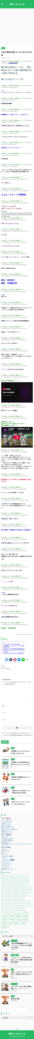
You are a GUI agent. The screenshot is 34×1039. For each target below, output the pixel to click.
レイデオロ (24, 912)
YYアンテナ (4, 854)
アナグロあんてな (6, 863)
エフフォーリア (12, 880)
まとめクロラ (5, 862)
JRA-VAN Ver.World (7, 838)
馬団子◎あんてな (6, 833)
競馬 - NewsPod (6, 825)
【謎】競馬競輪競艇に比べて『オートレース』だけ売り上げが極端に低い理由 (21, 945)
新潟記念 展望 (15, 999)
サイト (4, 719)
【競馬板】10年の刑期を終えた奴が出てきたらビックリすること (21, 764)
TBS (4, 668)
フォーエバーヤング (7, 905)
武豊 (10, 923)
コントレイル (17, 887)
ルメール (17, 912)
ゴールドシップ (26, 887)
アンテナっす (5, 865)
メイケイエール (6, 909)
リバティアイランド (7, 912)
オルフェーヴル (6, 883)
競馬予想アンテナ (6, 831)
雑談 (4, 666)
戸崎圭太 (18, 919)
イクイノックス (24, 876)
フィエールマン (25, 901)
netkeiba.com (5, 842)
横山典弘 (25, 919)
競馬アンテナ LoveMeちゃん (9, 829)
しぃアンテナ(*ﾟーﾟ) (8, 860)
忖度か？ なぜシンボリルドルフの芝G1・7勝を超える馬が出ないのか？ (21, 974)
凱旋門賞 (18, 916)
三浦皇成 (4, 916)
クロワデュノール (6, 887)
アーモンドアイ (14, 876)
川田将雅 (11, 919)
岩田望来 (4, 919)
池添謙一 (16, 923)
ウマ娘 (4, 880)
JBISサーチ (4, 836)
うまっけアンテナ (6, 822)
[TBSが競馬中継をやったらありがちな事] (19, 659)
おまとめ (4, 858)
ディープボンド (6, 901)
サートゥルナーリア (26, 891)
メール (4, 712)
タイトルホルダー (23, 894)
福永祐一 (23, 923)
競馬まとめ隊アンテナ (7, 827)
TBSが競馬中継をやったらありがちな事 (26, 634)
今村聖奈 (11, 916)
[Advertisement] (17, 26)
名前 (3, 705)
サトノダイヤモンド (7, 891)
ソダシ (14, 894)
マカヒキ (29, 905)
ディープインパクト (18, 898)
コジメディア (5, 867)
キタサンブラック (23, 883)
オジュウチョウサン (23, 880)
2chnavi (3, 849)
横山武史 (4, 923)
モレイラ (15, 909)
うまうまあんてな (6, 820)
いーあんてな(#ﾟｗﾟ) (7, 856)
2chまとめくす (5, 851)
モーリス (22, 909)
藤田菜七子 (5, 927)
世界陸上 (8, 668)
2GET (3, 853)
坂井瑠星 (25, 916)
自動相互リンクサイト (7, 869)
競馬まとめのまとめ (17, 4)
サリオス (17, 891)
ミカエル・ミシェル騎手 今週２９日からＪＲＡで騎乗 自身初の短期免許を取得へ (21, 960)
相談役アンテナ (5, 824)
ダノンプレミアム (6, 898)
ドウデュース (16, 901)
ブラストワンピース (19, 905)
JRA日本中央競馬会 (7, 840)
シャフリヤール (6, 894)
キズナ (14, 883)
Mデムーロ (5, 876)
